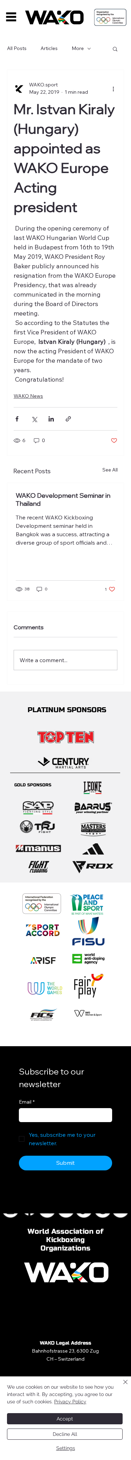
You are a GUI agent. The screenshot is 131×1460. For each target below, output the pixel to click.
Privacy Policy (70, 1401)
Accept (65, 1419)
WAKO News (28, 396)
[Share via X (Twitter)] (34, 419)
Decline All (65, 1434)
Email (27, 1102)
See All (110, 470)
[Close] (121, 1386)
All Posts (17, 48)
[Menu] (11, 16)
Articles (49, 48)
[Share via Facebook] (17, 419)
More (78, 48)
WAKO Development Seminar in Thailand (63, 499)
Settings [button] (65, 1448)
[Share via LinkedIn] (51, 419)
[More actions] (113, 88)
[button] (115, 48)
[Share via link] (68, 419)
